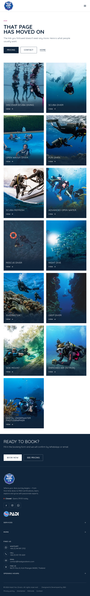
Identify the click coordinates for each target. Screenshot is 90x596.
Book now (13, 457)
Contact (29, 50)
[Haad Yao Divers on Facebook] (6, 505)
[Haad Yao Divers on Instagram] (12, 505)
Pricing (11, 50)
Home (43, 50)
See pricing (33, 457)
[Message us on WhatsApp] (18, 505)
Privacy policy (9, 591)
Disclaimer (21, 591)
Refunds (31, 591)
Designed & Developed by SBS (54, 587)
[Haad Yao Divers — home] (10, 6)
